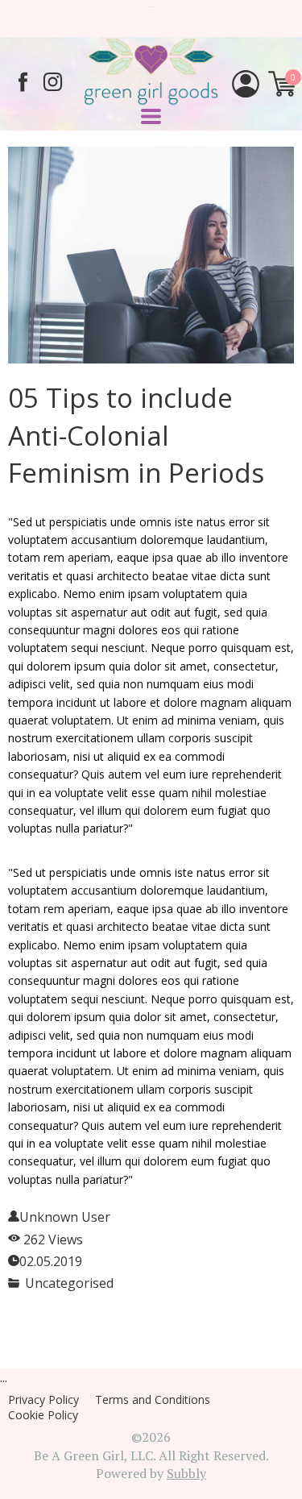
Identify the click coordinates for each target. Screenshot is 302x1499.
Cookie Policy (43, 1414)
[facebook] (23, 82)
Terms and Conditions (152, 1399)
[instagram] (52, 82)
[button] (151, 116)
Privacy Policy (43, 1399)
